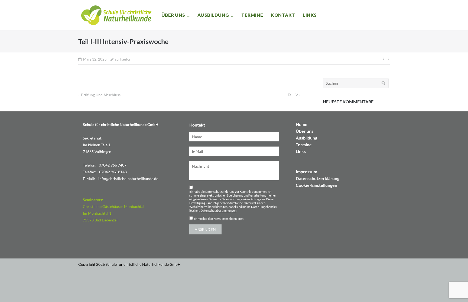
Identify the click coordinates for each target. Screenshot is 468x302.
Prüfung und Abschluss (101, 94)
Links (310, 15)
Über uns (173, 15)
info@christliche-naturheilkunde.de (128, 178)
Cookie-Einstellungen (316, 185)
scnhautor (123, 59)
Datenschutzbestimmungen (218, 210)
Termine (252, 15)
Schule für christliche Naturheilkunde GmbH (143, 264)
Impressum (306, 171)
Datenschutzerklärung (317, 178)
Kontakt (283, 15)
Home (301, 124)
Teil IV (293, 94)
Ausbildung (213, 15)
